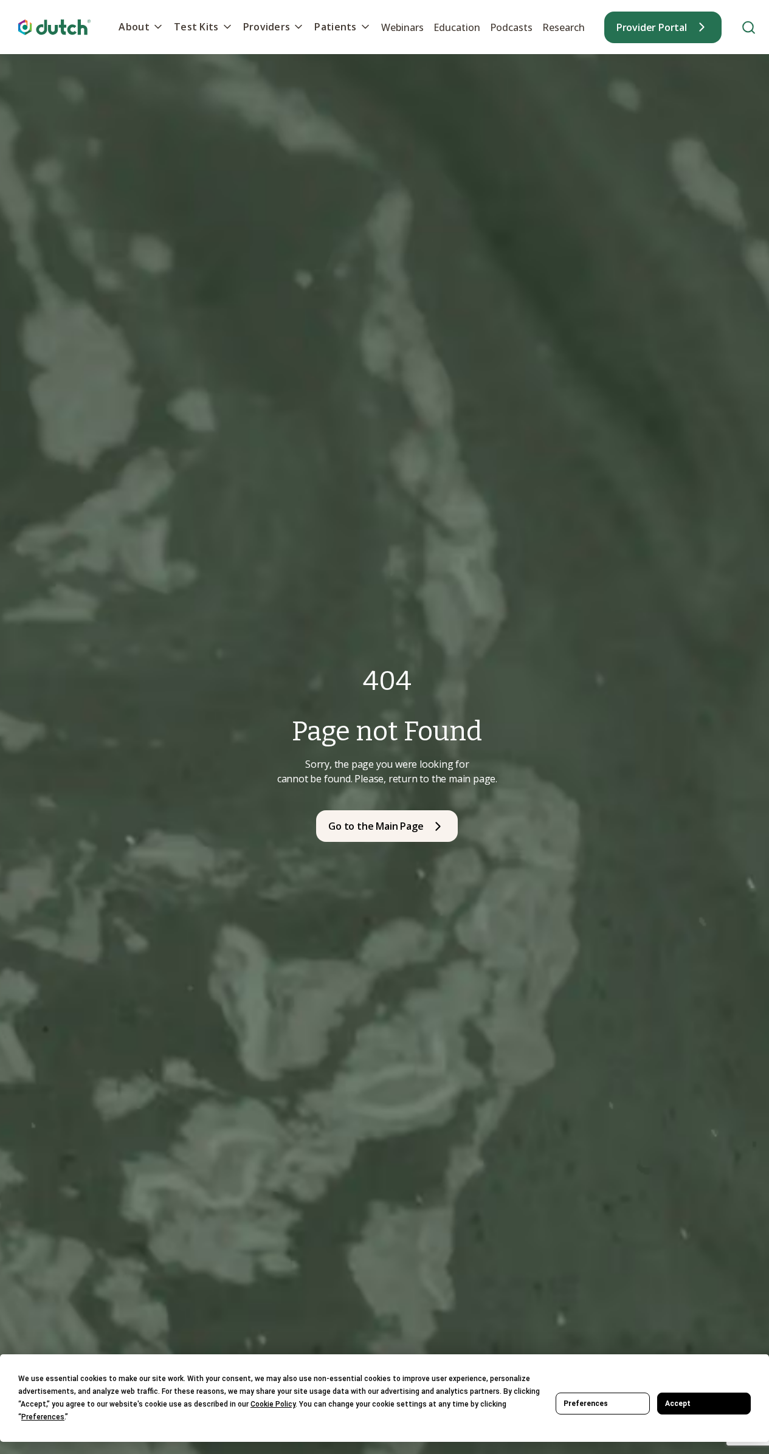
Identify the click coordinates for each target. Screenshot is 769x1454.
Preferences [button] (42, 1417)
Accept (678, 1403)
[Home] (54, 27)
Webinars (402, 27)
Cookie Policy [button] (272, 1404)
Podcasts (511, 27)
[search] (748, 27)
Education (456, 27)
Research (563, 27)
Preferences (586, 1403)
